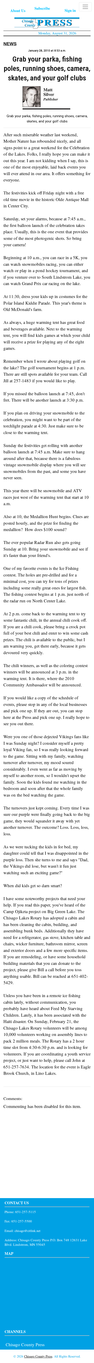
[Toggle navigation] (85, 6)
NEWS (10, 43)
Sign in (70, 10)
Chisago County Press (25, 1344)
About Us (17, 10)
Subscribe (42, 8)
